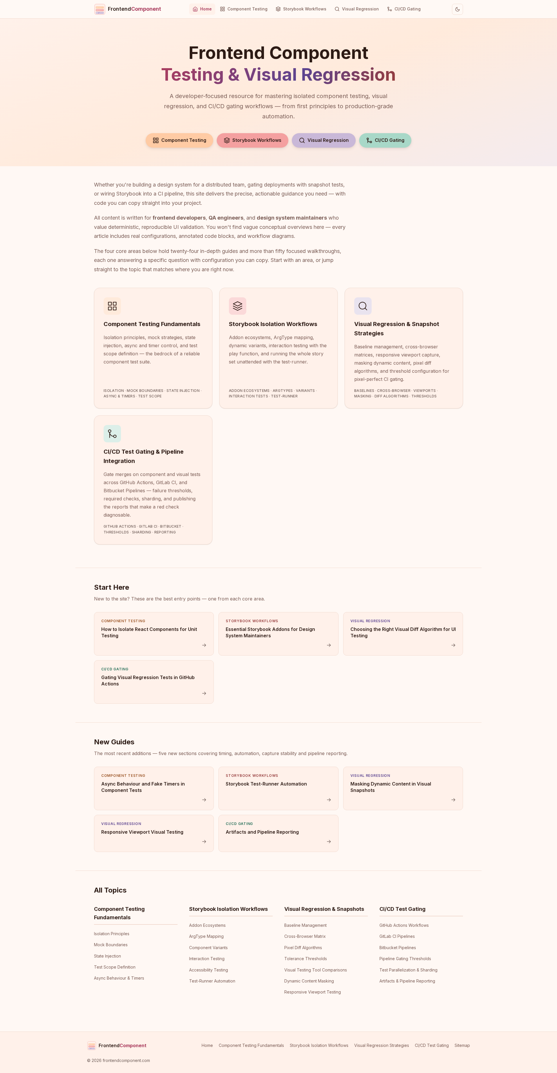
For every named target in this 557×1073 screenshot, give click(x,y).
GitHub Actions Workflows (404, 925)
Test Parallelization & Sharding (408, 969)
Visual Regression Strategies (381, 1045)
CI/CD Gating (408, 8)
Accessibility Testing (208, 969)
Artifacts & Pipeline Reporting (407, 980)
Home (206, 8)
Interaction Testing (207, 958)
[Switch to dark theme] (457, 9)
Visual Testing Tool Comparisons (315, 969)
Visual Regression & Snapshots (324, 909)
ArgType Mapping (206, 936)
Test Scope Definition (114, 967)
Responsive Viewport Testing (312, 991)
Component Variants (208, 947)
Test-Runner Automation (212, 980)
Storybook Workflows (304, 8)
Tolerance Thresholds (305, 958)
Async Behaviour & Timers (119, 978)
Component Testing (247, 8)
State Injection (107, 955)
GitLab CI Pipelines (397, 936)
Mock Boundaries (111, 944)
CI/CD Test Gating (402, 909)
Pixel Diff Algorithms (303, 947)
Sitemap (462, 1045)
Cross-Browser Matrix (305, 936)
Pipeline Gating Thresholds (405, 958)
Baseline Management (305, 925)
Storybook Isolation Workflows (228, 909)
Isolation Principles (111, 933)
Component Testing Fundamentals (251, 1045)
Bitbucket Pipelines (397, 947)
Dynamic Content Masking (309, 980)
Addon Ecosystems (207, 925)
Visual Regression (360, 8)
